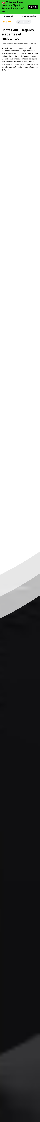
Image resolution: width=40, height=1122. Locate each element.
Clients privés (8, 16)
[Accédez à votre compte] (28, 22)
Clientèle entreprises (29, 16)
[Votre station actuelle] (23, 22)
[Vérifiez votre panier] (18, 22)
